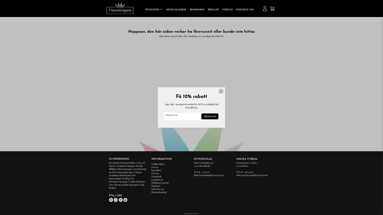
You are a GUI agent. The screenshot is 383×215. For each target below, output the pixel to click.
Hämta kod (210, 116)
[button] (221, 91)
